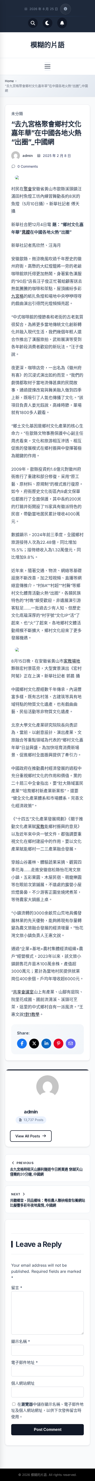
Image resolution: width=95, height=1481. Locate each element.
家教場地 (72, 661)
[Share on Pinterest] (58, 1043)
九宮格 (17, 296)
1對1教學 (31, 1014)
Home (9, 81)
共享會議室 (23, 992)
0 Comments (28, 166)
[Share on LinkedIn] (46, 1043)
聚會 (28, 188)
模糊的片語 (47, 45)
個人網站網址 (23, 1383)
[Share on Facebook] (22, 1043)
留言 (16, 1287)
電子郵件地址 (24, 1362)
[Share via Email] (71, 1043)
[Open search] (33, 23)
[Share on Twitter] (34, 1043)
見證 (26, 232)
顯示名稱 (20, 1341)
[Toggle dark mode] (47, 23)
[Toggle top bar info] (65, 9)
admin (27, 155)
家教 (40, 826)
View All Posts (27, 1136)
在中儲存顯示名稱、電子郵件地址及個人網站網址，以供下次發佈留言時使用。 (47, 1410)
